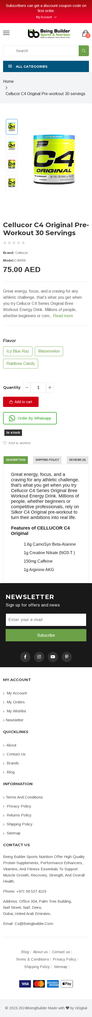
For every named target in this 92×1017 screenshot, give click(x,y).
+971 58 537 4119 (31, 891)
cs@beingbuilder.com (34, 923)
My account (16, 693)
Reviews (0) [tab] (77, 459)
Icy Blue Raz (17, 351)
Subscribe (46, 635)
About (11, 745)
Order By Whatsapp (34, 418)
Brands (12, 763)
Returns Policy (19, 815)
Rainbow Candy (20, 363)
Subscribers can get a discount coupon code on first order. (46, 8)
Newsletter (15, 720)
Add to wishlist (19, 443)
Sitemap (13, 833)
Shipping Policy (19, 824)
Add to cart (23, 402)
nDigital (81, 1008)
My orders (15, 702)
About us (40, 952)
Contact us (16, 754)
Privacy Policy (18, 806)
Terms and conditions (24, 797)
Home (8, 81)
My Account (44, 17)
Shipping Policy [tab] (47, 459)
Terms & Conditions (32, 959)
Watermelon (49, 351)
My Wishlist (16, 711)
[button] (46, 66)
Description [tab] (15, 459)
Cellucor (21, 253)
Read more (63, 316)
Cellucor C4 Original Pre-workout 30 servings (45, 94)
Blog (10, 772)
